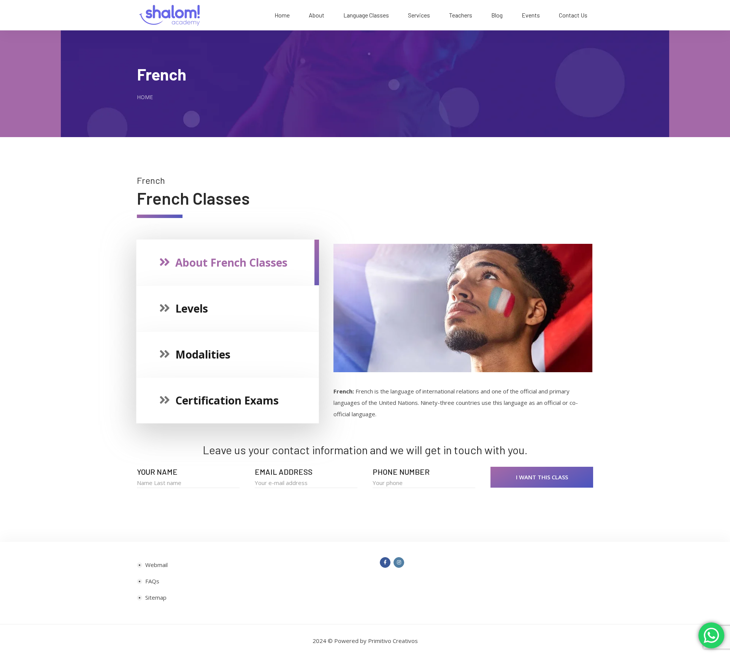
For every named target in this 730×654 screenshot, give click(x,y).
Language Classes (366, 15)
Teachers (460, 15)
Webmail (156, 565)
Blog (497, 15)
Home (282, 15)
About (316, 15)
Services (419, 15)
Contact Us (573, 15)
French (161, 74)
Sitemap (156, 597)
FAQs (152, 581)
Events (531, 15)
